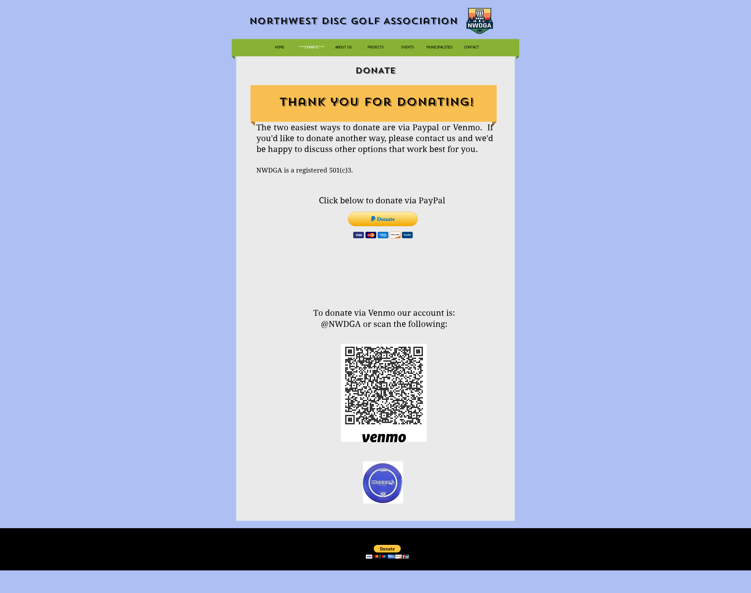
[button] (387, 552)
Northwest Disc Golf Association (353, 21)
